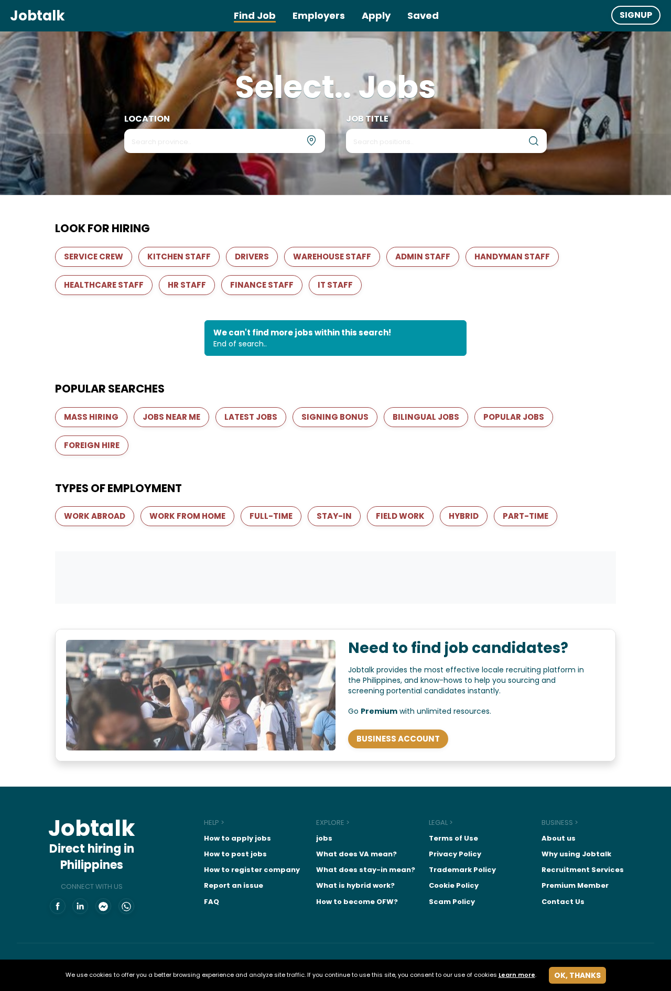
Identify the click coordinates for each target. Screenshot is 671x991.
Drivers (252, 256)
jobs (324, 838)
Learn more (517, 975)
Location (147, 119)
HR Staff (187, 284)
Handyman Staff (512, 256)
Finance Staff (262, 284)
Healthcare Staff (104, 284)
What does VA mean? (356, 854)
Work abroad (94, 515)
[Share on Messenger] (103, 907)
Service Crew (93, 256)
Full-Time (271, 515)
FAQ (211, 902)
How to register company (252, 870)
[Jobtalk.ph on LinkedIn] (80, 907)
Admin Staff (422, 256)
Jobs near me (171, 416)
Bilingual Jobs (426, 416)
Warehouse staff (332, 256)
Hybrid (464, 515)
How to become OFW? (357, 902)
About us (559, 838)
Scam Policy (452, 902)
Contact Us (563, 902)
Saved (423, 15)
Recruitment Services (583, 870)
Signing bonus (335, 416)
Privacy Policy (455, 854)
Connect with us (92, 886)
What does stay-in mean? (365, 870)
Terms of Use (453, 838)
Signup (636, 15)
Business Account (398, 738)
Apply (376, 15)
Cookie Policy (454, 885)
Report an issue (233, 885)
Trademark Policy (462, 870)
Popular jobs (513, 416)
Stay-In (334, 515)
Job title (367, 119)
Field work (400, 515)
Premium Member (575, 885)
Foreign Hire (92, 445)
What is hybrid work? (355, 885)
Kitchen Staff (179, 256)
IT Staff (335, 284)
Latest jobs (250, 416)
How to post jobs (235, 854)
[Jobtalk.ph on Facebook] (58, 907)
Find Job (255, 15)
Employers (319, 15)
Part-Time (525, 515)
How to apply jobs (237, 838)
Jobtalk (37, 15)
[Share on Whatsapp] (126, 907)
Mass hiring (91, 416)
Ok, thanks (577, 975)
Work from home (187, 515)
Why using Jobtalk (576, 854)
